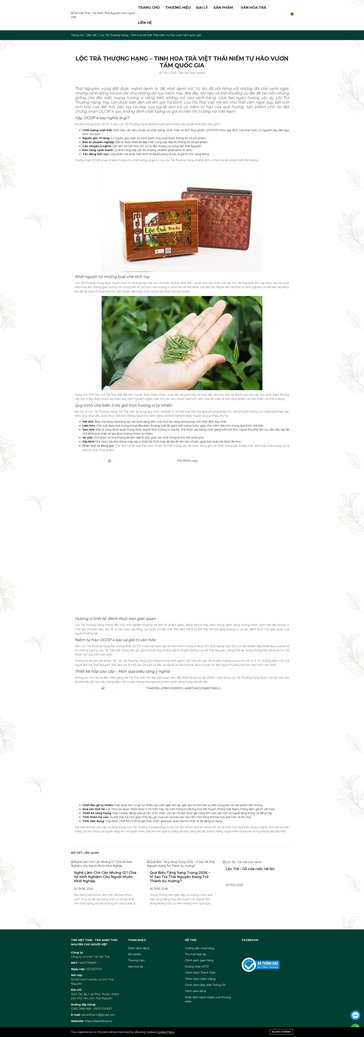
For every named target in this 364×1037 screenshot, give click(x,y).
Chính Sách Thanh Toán (200, 972)
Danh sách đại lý (138, 948)
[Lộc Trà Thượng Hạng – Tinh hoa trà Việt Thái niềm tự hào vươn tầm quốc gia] (106, 864)
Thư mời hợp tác (195, 954)
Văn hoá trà (135, 966)
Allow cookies (281, 1031)
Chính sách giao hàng (199, 960)
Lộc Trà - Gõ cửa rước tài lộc (250, 869)
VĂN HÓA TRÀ (253, 8)
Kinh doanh (197, 73)
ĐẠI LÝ (202, 8)
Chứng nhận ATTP (197, 966)
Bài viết (92, 35)
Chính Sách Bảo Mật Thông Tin (205, 985)
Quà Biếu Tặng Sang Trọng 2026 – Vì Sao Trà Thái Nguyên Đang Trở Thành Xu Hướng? (180, 877)
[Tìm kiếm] (282, 15)
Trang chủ (149, 8)
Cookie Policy (166, 1032)
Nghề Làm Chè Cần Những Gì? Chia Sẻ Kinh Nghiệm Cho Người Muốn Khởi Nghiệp (105, 877)
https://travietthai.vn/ (98, 1021)
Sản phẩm (223, 8)
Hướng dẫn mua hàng (199, 948)
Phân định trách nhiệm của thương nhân (208, 999)
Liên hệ (145, 23)
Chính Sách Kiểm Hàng (200, 979)
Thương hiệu (178, 8)
